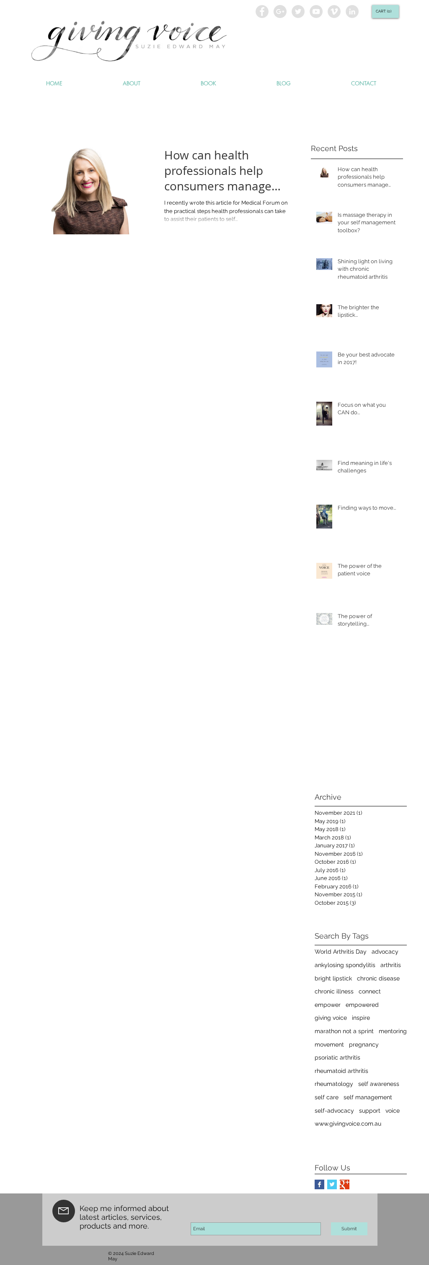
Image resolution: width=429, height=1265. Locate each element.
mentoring (393, 1031)
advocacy (385, 951)
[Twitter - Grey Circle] (298, 11)
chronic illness (334, 991)
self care (327, 1097)
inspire (361, 1017)
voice (392, 1110)
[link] (384, 11)
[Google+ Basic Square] (344, 1184)
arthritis (390, 965)
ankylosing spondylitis (345, 965)
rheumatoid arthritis (341, 1070)
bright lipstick (333, 978)
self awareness (378, 1083)
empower (328, 1004)
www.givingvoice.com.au (348, 1123)
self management (368, 1097)
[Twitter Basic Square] (332, 1184)
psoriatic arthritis (337, 1057)
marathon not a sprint (344, 1031)
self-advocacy (334, 1110)
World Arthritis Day (341, 951)
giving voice (331, 1017)
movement (329, 1044)
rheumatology (334, 1083)
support (369, 1110)
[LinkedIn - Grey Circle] (352, 11)
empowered (362, 1004)
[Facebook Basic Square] (319, 1184)
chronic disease (378, 978)
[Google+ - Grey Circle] (280, 11)
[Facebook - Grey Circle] (262, 11)
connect (370, 991)
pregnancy (364, 1044)
